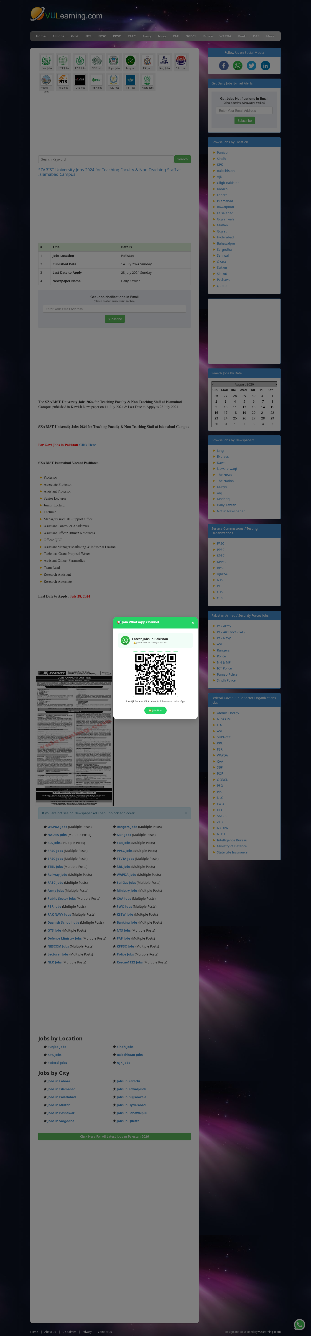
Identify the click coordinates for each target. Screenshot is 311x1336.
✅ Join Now (155, 710)
